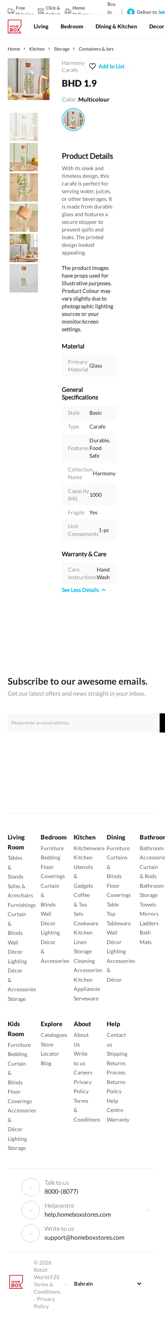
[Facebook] (147, 1210)
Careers (83, 1072)
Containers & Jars (96, 49)
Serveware (86, 998)
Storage (61, 49)
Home (14, 49)
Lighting (17, 961)
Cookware (86, 923)
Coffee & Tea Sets (82, 904)
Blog (46, 1063)
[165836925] (73, 119)
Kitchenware (89, 848)
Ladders (149, 923)
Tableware (119, 923)
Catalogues (54, 1035)
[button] (106, 66)
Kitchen (37, 49)
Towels (148, 904)
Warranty (118, 1119)
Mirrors (149, 913)
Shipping (117, 1053)
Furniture (52, 848)
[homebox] (18, 26)
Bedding (50, 857)
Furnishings (22, 905)
